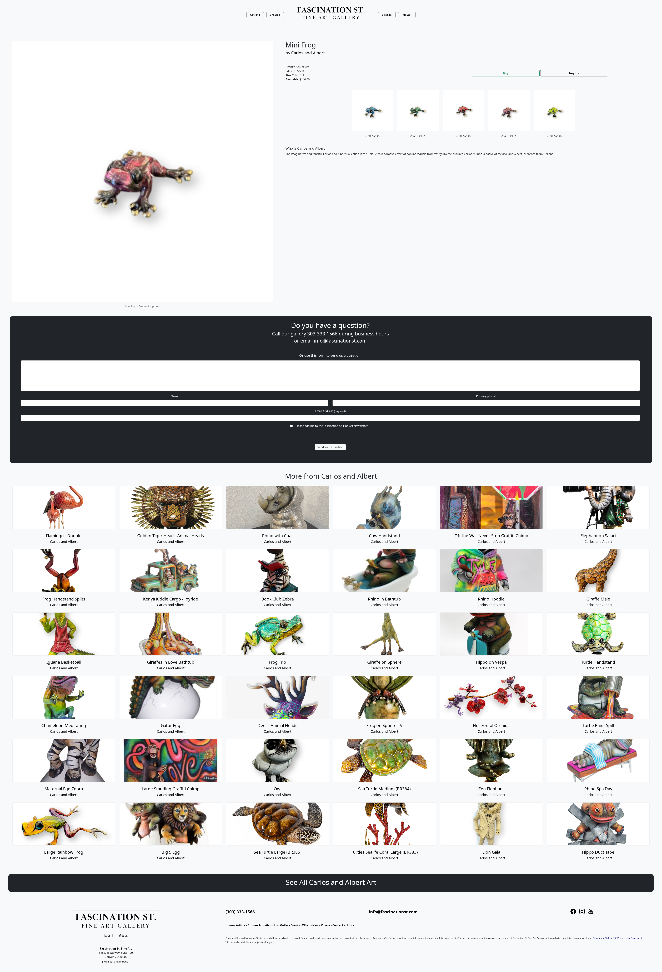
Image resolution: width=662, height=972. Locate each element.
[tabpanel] (465, 126)
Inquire (574, 73)
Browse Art (255, 925)
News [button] (407, 14)
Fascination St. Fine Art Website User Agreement (617, 938)
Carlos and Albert (308, 53)
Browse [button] (275, 14)
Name (174, 396)
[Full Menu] (331, 13)
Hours (350, 925)
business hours (372, 333)
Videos (325, 925)
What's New (310, 925)
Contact (337, 925)
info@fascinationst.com (340, 340)
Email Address (330, 411)
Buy (505, 73)
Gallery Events (290, 925)
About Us (271, 925)
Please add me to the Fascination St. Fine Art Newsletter (331, 426)
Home (229, 925)
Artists (240, 925)
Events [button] (387, 14)
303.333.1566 (322, 333)
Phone (486, 396)
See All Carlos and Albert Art (331, 882)
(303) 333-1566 (240, 912)
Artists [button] (255, 14)
